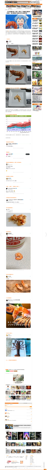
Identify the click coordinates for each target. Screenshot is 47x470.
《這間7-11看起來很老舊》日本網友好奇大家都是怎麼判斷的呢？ (28, 453)
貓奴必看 (21, 456)
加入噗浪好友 (12, 2)
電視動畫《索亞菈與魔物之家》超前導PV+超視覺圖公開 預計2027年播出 (38, 446)
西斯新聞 (11, 0)
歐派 (17, 456)
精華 (39, 4)
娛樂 (24, 4)
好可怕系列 (12, 456)
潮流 (35, 4)
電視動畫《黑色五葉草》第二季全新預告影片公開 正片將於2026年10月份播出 (33, 446)
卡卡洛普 (6, 9)
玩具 (31, 4)
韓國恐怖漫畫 (18, 457)
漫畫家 (9, 457)
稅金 (21, 369)
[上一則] (1, 234)
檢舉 (31, 419)
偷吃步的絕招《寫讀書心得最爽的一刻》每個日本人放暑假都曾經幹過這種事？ (37, 101)
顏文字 (6, 456)
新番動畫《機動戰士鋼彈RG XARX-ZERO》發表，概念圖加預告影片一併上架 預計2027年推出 (28, 446)
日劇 (19, 457)
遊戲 (30, 4)
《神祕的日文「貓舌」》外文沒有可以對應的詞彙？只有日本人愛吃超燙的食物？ (38, 453)
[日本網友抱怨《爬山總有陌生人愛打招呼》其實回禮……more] (37, 74)
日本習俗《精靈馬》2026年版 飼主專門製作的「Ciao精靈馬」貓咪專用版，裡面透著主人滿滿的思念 (33, 453)
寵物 (16, 4)
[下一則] (46, 234)
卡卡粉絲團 (36, 0)
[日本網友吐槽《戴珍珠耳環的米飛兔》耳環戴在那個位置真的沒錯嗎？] (37, 44)
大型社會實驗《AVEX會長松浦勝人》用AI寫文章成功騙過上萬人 (23, 453)
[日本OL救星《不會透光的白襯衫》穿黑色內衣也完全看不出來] (37, 67)
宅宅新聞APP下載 (13, 2)
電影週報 (21, 457)
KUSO (20, 4)
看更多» (40, 441)
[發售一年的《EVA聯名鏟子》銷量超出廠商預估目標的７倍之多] (37, 31)
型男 (18, 4)
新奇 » (6, 448)
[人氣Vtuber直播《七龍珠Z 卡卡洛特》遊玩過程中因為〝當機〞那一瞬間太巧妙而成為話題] (37, 23)
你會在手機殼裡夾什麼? (28, 8)
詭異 (22, 4)
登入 (45, 469)
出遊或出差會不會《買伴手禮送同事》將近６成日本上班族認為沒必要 (13, 453)
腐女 (8, 456)
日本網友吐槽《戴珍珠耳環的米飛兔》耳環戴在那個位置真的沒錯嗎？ (18, 453)
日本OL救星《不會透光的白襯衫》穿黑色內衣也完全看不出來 (37, 69)
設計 (33, 4)
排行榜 (15, 0)
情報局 (14, 0)
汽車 (37, 4)
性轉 (13, 456)
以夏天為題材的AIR (19, 8)
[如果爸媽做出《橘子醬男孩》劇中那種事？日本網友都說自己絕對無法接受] (37, 28)
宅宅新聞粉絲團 (11, 2)
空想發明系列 (10, 8)
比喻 (18, 369)
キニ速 (13, 373)
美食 (28, 4)
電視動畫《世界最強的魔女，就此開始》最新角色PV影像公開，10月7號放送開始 (23, 446)
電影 (12, 0)
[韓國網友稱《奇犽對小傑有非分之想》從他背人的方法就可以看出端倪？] (36, 108)
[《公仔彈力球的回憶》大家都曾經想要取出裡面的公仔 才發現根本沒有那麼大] (37, 21)
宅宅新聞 (9, 0)
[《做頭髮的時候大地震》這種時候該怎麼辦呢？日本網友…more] (37, 90)
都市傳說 (19, 456)
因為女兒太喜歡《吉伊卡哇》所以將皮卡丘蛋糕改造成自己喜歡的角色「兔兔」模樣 (37, 85)
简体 (38, 0)
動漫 (11, 4)
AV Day (13, 457)
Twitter (12, 369)
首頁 (5, 4)
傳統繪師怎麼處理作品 (37, 8)
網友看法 (23, 369)
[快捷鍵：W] (44, 466)
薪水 (19, 369)
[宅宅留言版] (44, 463)
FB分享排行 (39, 18)
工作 (14, 369)
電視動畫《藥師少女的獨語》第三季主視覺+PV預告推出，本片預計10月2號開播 (13, 446)
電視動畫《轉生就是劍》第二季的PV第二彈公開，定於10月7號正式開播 (8, 446)
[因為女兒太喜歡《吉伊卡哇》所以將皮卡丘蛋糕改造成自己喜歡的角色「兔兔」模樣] (37, 26)
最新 (7, 4)
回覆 (31, 411)
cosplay (7, 457)
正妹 (9, 4)
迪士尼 (15, 456)
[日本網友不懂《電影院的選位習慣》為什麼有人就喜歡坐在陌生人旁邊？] (37, 39)
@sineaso (10, 373)
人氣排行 (34, 18)
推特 (15, 369)
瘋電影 (10, 456)
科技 (26, 4)
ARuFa (14, 457)
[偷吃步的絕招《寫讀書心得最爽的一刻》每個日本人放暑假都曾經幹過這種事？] (37, 34)
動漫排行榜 (11, 457)
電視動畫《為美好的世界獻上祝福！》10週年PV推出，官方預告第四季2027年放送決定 (18, 446)
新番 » (6, 441)
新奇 (15, 4)
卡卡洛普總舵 (32, 456)
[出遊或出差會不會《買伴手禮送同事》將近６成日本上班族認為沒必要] (37, 36)
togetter (12, 373)
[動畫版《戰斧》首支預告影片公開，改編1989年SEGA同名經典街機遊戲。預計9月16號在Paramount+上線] (37, 41)
